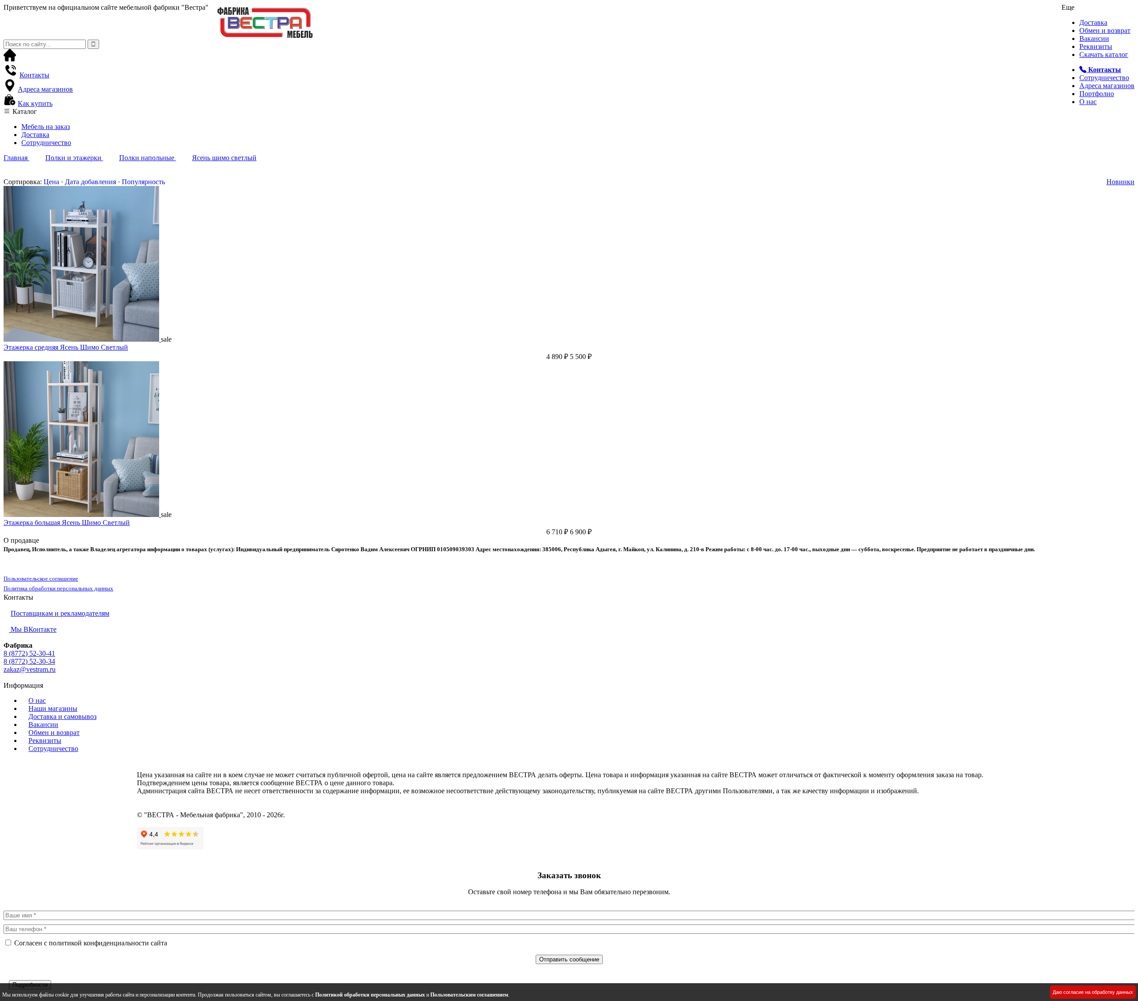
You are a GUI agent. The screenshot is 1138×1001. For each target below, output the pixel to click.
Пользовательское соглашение (41, 578)
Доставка (1093, 22)
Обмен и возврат (1104, 30)
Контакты (34, 75)
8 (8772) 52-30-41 (29, 653)
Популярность (143, 182)
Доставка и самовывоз (62, 716)
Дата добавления (90, 182)
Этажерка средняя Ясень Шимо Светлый (66, 347)
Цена (51, 182)
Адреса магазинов (1106, 85)
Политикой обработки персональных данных (370, 995)
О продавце (21, 540)
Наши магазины (52, 708)
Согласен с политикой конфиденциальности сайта (90, 943)
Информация (23, 685)
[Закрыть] (6, 976)
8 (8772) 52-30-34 (29, 661)
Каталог (24, 111)
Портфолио (1096, 93)
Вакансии (1094, 38)
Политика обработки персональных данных (58, 588)
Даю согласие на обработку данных (1093, 992)
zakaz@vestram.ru (30, 669)
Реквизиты (1095, 46)
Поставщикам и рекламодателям (60, 613)
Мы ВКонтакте (32, 629)
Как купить (35, 103)
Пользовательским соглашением (469, 995)
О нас (1088, 101)
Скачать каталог (1103, 54)
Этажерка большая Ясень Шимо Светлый (67, 522)
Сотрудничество (1104, 77)
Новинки (1120, 182)
